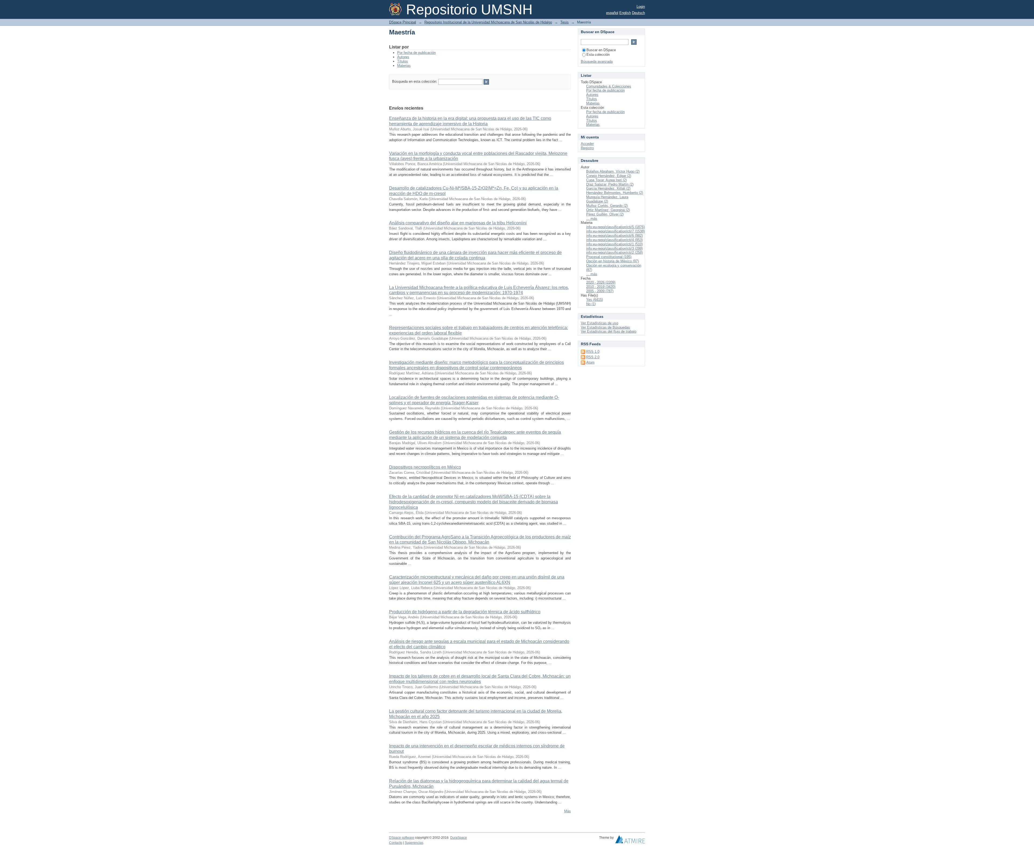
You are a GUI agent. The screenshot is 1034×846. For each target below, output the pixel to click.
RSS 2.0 (592, 357)
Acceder (587, 144)
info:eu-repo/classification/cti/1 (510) (614, 244)
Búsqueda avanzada (597, 62)
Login (641, 7)
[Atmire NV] (630, 840)
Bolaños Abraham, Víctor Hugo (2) (613, 171)
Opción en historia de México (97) (612, 261)
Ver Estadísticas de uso (599, 323)
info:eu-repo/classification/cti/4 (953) (614, 240)
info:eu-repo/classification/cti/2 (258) (614, 252)
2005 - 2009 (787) (599, 291)
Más (567, 811)
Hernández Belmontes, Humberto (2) (614, 193)
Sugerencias (414, 843)
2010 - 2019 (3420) (600, 287)
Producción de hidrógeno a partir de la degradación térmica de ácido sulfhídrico (464, 612)
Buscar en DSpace (601, 50)
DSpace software (401, 838)
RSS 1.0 (592, 352)
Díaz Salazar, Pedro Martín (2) (610, 184)
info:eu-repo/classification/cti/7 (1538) (615, 231)
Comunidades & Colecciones (608, 86)
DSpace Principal (402, 22)
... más (591, 219)
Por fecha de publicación (416, 53)
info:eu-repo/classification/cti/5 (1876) (615, 227)
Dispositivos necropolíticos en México (425, 467)
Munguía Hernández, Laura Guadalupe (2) (607, 199)
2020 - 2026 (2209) (600, 282)
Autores (403, 57)
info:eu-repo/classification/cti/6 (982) (614, 236)
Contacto (395, 843)
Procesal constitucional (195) (608, 257)
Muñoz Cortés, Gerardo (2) (607, 206)
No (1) (591, 304)
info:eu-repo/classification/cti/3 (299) (614, 248)
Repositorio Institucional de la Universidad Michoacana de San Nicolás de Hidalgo (488, 22)
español (612, 13)
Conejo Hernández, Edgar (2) (608, 176)
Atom (590, 362)
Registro (587, 148)
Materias (404, 66)
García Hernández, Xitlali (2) (608, 188)
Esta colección (598, 55)
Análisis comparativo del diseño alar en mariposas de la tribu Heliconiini (458, 223)
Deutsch (638, 13)
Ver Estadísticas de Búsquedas (605, 327)
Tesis (564, 22)
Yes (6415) (594, 300)
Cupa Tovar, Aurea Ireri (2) (606, 180)
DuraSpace (458, 838)
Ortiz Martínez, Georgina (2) (608, 210)
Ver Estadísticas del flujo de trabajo (608, 331)
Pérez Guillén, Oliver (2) (605, 214)
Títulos (402, 61)
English (625, 13)
